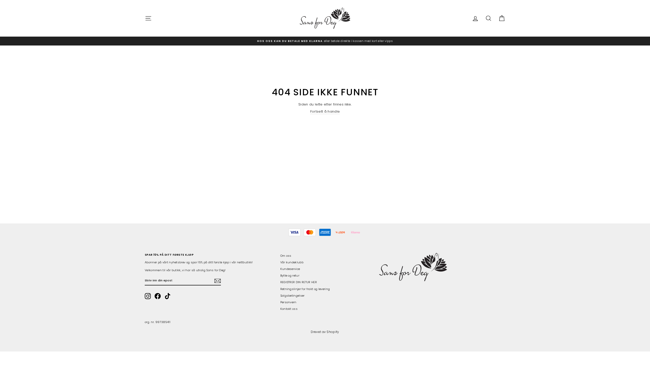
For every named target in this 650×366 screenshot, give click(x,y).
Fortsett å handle (325, 111)
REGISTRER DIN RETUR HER (298, 282)
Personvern (288, 302)
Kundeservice (290, 269)
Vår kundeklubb (292, 262)
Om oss (285, 256)
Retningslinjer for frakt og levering (305, 289)
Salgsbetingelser (292, 296)
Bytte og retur (290, 275)
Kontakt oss (289, 309)
